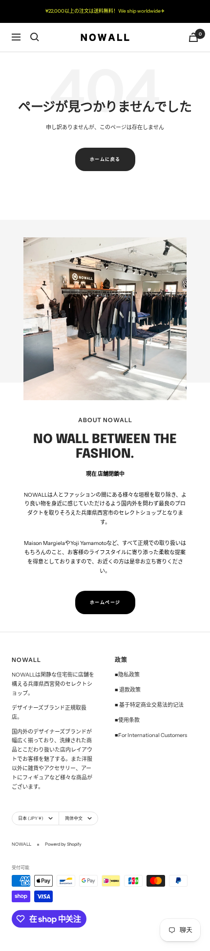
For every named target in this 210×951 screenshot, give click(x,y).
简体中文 (74, 818)
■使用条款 (127, 720)
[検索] (34, 37)
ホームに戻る (105, 159)
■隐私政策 (127, 674)
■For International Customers (151, 735)
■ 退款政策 (128, 689)
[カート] (193, 37)
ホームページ (105, 602)
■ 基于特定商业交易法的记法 (149, 704)
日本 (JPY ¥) (30, 818)
